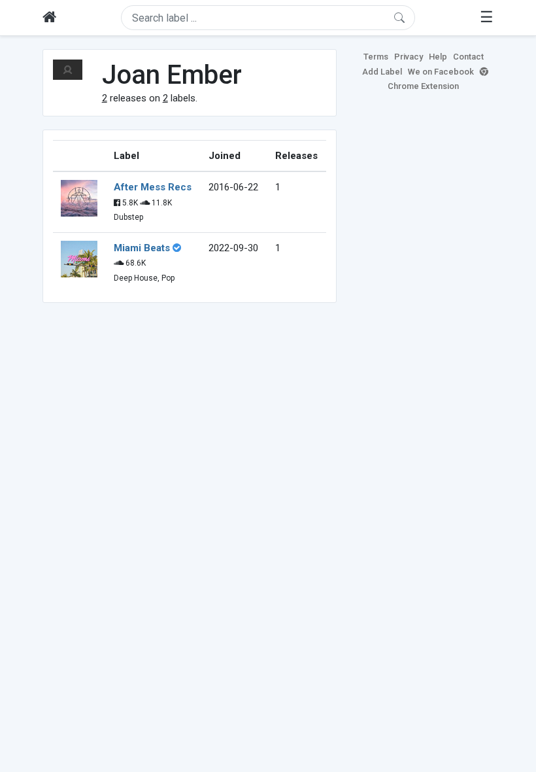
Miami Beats (142, 248)
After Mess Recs (153, 187)
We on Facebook (441, 72)
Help (438, 56)
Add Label (382, 72)
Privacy (408, 56)
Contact (468, 56)
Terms (375, 56)
